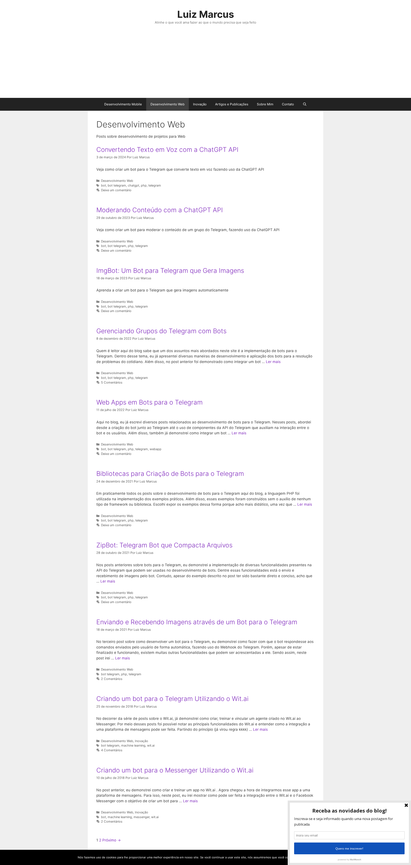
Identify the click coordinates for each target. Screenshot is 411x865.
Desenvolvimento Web (167, 104)
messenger (141, 817)
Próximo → (111, 840)
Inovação (200, 104)
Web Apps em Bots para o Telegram (149, 402)
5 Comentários (111, 382)
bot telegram (117, 185)
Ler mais (273, 362)
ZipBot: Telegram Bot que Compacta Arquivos (164, 545)
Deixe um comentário (116, 190)
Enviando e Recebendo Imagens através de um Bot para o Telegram (196, 622)
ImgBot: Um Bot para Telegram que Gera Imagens (170, 270)
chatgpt (133, 185)
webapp (155, 449)
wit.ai (151, 745)
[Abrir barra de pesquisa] (304, 104)
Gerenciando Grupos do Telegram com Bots (161, 331)
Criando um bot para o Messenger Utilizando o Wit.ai (174, 770)
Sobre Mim (265, 104)
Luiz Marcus (205, 14)
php (144, 185)
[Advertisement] (205, 66)
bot (103, 185)
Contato (288, 104)
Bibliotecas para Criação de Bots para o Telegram (170, 473)
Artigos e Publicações (231, 104)
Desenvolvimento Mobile (123, 104)
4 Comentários (111, 750)
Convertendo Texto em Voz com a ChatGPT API (167, 149)
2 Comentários (111, 679)
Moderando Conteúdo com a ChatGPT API (159, 210)
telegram (154, 185)
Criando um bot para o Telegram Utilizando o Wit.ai (172, 698)
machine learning (133, 745)
